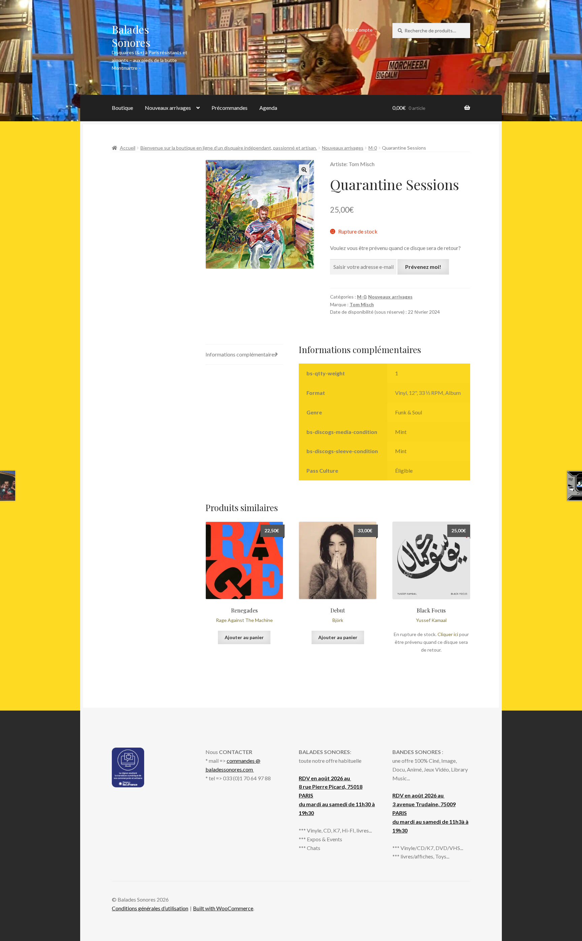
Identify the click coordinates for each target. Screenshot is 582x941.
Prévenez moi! (423, 266)
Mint (401, 432)
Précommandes (230, 107)
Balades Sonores (131, 36)
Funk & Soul (408, 412)
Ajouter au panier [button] (244, 637)
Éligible (404, 470)
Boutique (122, 107)
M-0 (372, 148)
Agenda (268, 107)
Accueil (127, 148)
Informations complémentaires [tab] (241, 354)
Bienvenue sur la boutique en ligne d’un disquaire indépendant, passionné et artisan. (228, 148)
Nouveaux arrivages (168, 107)
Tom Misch (362, 304)
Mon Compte (359, 30)
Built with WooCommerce (223, 908)
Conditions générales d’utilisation (150, 908)
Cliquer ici (448, 634)
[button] (304, 169)
